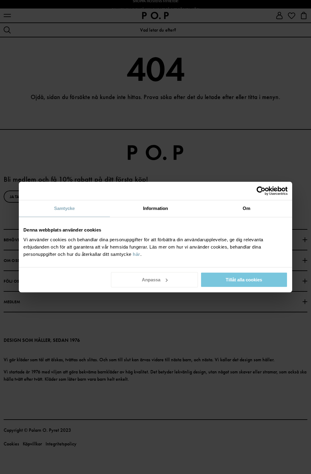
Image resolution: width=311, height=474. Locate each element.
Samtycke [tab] (64, 208)
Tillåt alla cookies (244, 279)
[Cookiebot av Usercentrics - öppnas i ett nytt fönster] (261, 190)
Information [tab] (155, 208)
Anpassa (151, 279)
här (136, 254)
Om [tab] (246, 208)
